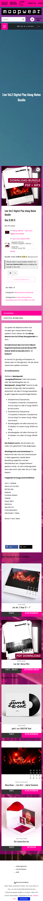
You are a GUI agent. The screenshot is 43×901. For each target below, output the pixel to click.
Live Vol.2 (31, 300)
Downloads (29, 292)
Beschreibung (9, 313)
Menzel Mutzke (13, 3)
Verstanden (24, 899)
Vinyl (19, 604)
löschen (12, 251)
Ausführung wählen (31, 669)
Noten (21, 292)
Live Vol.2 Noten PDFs (21, 239)
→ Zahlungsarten (20, 866)
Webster (32, 3)
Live (15, 300)
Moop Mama (5, 3)
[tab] (21, 313)
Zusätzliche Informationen (13, 318)
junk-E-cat (22, 3)
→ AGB (16, 872)
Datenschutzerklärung (21, 882)
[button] (38, 169)
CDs (17, 839)
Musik (17, 292)
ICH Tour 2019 (22, 300)
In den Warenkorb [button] (31, 613)
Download (9, 300)
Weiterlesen (31, 847)
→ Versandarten (20, 869)
